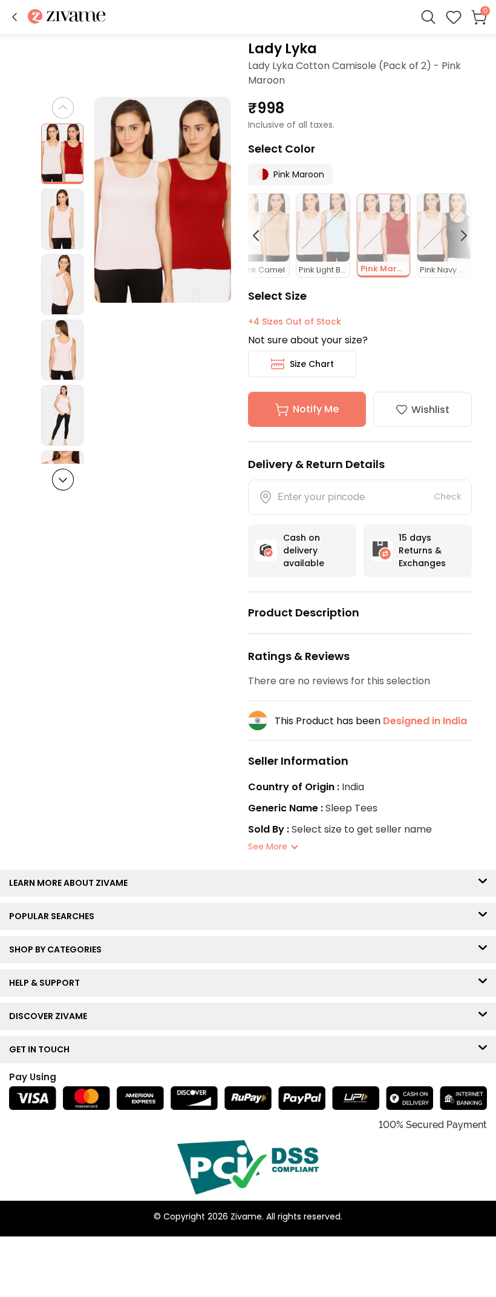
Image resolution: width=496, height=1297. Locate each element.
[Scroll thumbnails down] (63, 479)
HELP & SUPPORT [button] (47, 983)
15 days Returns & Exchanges (422, 550)
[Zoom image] (163, 200)
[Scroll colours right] (458, 236)
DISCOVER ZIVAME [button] (51, 1016)
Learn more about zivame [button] (71, 883)
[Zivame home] (67, 17)
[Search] (428, 17)
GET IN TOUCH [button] (42, 1049)
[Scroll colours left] (261, 236)
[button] (14, 17)
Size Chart (312, 364)
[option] (62, 154)
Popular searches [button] (54, 916)
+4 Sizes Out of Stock (294, 321)
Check (448, 496)
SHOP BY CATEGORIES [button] (58, 949)
